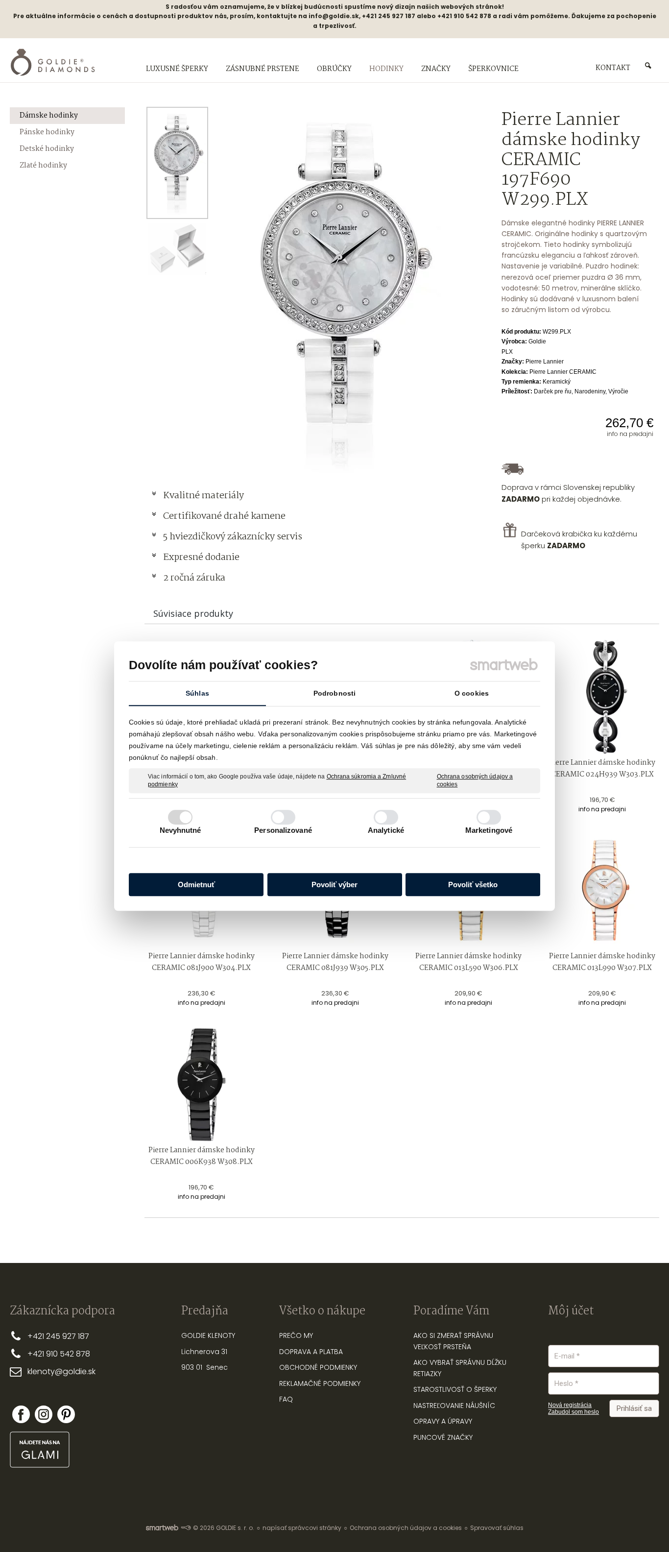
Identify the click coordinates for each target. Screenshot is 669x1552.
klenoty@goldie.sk (61, 1371)
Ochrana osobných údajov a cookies (475, 780)
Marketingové (488, 830)
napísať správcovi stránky (302, 1528)
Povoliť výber (334, 884)
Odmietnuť (196, 884)
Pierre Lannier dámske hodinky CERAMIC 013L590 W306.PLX (469, 962)
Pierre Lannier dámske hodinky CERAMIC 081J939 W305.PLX (336, 962)
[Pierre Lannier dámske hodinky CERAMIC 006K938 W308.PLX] (201, 1084)
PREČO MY (296, 1335)
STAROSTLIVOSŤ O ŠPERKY (455, 1389)
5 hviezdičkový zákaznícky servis (232, 537)
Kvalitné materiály (204, 495)
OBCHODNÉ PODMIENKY (318, 1367)
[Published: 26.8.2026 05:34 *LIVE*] (186, 1528)
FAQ (286, 1399)
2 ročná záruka (194, 578)
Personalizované (283, 830)
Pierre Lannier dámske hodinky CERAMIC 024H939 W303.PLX (603, 768)
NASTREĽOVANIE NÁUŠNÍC (454, 1405)
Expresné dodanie (201, 557)
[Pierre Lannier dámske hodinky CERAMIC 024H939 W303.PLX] (602, 697)
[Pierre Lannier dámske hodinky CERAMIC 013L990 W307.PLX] (602, 891)
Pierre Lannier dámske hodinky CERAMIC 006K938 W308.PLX (202, 1156)
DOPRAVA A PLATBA (311, 1352)
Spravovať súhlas (497, 1528)
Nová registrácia (570, 1405)
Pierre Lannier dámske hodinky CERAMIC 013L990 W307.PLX (603, 962)
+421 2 (38, 1336)
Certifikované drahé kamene (225, 516)
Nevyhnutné (180, 830)
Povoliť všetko (473, 884)
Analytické (386, 830)
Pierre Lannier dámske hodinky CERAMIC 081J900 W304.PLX (202, 962)
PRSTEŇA (457, 1347)
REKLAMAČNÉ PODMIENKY (319, 1383)
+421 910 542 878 (58, 1353)
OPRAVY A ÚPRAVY (442, 1421)
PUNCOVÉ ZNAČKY (443, 1437)
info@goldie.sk (334, 16)
